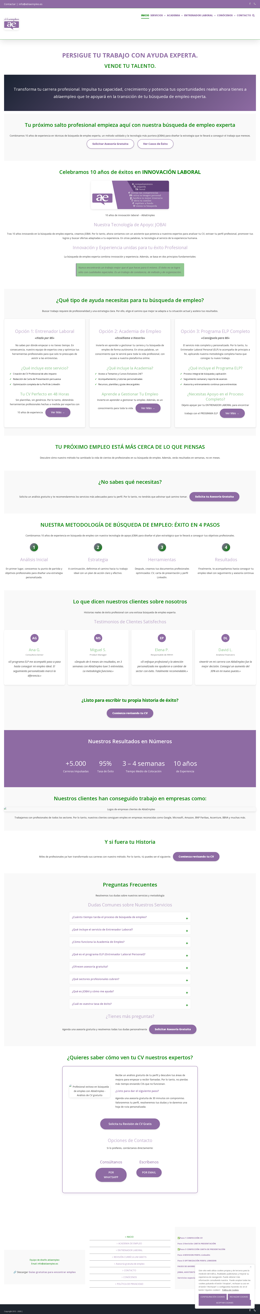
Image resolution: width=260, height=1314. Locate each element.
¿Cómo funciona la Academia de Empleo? (98, 942)
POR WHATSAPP (111, 1175)
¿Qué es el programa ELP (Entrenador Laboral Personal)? (108, 954)
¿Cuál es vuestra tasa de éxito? (92, 1004)
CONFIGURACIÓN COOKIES (213, 1296)
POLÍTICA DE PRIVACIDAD (130, 1283)
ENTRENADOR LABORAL (130, 1250)
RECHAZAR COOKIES (239, 1296)
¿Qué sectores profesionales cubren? (95, 979)
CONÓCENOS (130, 1277)
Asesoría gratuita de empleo (130, 1263)
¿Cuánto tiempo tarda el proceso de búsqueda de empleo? (109, 917)
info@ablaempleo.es (30, 4)
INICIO (130, 1236)
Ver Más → (58, 412)
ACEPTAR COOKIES (224, 1302)
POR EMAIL (149, 1172)
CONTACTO (130, 1270)
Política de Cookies (230, 1290)
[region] (225, 1286)
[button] (253, 15)
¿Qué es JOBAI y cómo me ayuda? (93, 991)
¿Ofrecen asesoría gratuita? (90, 966)
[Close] (251, 1266)
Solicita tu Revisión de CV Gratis (130, 1124)
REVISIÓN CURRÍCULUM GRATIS (130, 1257)
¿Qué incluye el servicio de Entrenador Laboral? (102, 929)
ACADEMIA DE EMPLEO (130, 1243)
